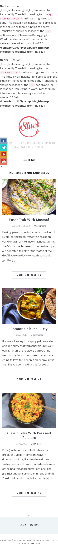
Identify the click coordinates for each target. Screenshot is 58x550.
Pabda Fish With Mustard (29, 220)
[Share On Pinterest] (3, 154)
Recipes (34, 525)
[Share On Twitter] (3, 147)
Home (22, 525)
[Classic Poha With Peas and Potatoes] (29, 410)
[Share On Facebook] (3, 141)
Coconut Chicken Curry (29, 329)
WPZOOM (35, 543)
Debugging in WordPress (29, 89)
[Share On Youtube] (3, 161)
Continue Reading (29, 275)
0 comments (40, 226)
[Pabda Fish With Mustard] (29, 196)
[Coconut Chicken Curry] (29, 305)
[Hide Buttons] (1, 166)
